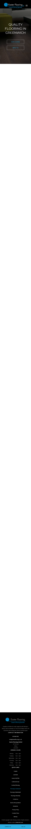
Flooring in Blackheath (15, 792)
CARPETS (15, 253)
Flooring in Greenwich (15, 788)
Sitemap (15, 816)
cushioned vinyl (13, 151)
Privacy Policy (15, 809)
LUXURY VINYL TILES (15, 345)
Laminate (15, 774)
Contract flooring (15, 785)
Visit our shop (12, 157)
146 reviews (16, 576)
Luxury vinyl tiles (15, 778)
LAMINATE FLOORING (15, 283)
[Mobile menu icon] (27, 6)
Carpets (15, 771)
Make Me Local (19, 822)
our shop (18, 411)
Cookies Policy (15, 813)
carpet (4, 151)
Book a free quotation (15, 802)
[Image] (15, 629)
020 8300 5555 (15, 71)
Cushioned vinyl (15, 781)
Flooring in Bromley (15, 795)
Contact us (10, 556)
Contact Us (8, 826)
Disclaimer (15, 806)
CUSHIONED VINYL (15, 313)
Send (15, 457)
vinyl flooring (5, 153)
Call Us (23, 826)
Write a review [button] (18, 579)
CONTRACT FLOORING (15, 381)
